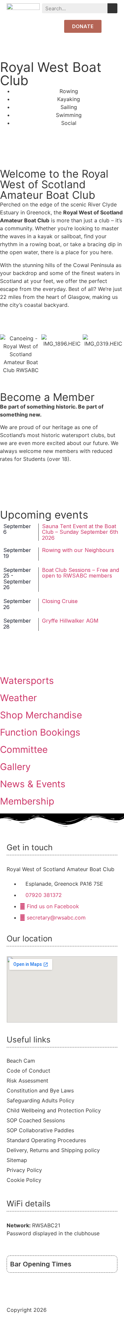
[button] (112, 26)
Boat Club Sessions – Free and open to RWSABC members (80, 573)
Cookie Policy (24, 1180)
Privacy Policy (24, 1170)
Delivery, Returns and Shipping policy (53, 1150)
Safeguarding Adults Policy (40, 1100)
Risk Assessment (27, 1080)
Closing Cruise (60, 601)
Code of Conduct (28, 1070)
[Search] (112, 8)
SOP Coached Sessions (36, 1120)
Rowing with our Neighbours (78, 550)
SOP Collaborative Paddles (40, 1130)
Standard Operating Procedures (46, 1140)
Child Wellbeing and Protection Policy (54, 1110)
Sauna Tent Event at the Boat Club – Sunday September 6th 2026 (80, 532)
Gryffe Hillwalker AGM (70, 620)
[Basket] (51, 27)
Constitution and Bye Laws (40, 1090)
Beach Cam (21, 1060)
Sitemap (17, 1160)
